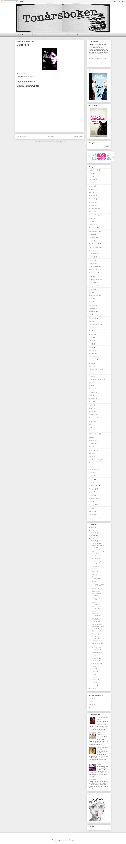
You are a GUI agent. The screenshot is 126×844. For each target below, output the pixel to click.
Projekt (91, 405)
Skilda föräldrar (93, 434)
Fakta (90, 250)
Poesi (90, 395)
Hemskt (91, 289)
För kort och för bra (98, 631)
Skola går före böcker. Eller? (97, 648)
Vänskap (91, 505)
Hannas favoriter (94, 279)
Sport (90, 447)
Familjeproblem (93, 253)
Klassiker (91, 328)
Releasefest (92, 418)
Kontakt (79, 35)
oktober (95, 661)
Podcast (91, 392)
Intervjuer (59, 35)
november (96, 658)
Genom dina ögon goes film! (102, 748)
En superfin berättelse (96, 614)
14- (90, 173)
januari (95, 685)
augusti (95, 666)
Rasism (91, 411)
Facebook (90, 35)
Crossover (92, 224)
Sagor (91, 424)
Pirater (91, 385)
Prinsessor (92, 398)
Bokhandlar (92, 199)
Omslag (91, 373)
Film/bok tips (96, 588)
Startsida (21, 35)
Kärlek (91, 334)
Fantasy (91, 257)
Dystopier (92, 237)
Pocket (91, 389)
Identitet (91, 305)
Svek (90, 456)
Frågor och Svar (94, 266)
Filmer (91, 260)
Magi (90, 344)
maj (94, 674)
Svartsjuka (92, 453)
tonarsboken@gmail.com (97, 58)
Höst (90, 302)
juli (94, 669)
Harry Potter (92, 282)
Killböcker (92, 318)
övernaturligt (93, 514)
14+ (90, 176)
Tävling (91, 479)
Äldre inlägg (78, 136)
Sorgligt (91, 443)
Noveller (91, 363)
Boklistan (91, 202)
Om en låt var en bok (95, 369)
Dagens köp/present (96, 603)
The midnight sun (97, 640)
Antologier (92, 189)
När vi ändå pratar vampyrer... (98, 627)
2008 (92, 688)
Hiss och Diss (93, 292)
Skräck (91, 437)
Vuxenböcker (93, 498)
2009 (92, 541)
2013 (92, 530)
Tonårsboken (93, 469)
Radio (90, 408)
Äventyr (91, 511)
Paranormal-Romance (96, 379)
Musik (90, 356)
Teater (91, 466)
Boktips (91, 212)
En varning (95, 634)
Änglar (91, 508)
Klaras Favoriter (94, 324)
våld (90, 501)
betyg (94, 655)
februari (95, 682)
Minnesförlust (93, 350)
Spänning (92, 450)
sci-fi (90, 427)
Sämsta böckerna (94, 459)
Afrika (90, 183)
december (96, 543)
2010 (92, 538)
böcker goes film (97, 624)
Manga (91, 347)
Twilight (91, 476)
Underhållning (93, 485)
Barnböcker (92, 195)
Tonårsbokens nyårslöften (96, 577)
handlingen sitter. (97, 556)
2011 (92, 535)
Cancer (91, 218)
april (94, 677)
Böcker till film (93, 215)
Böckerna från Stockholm (96, 637)
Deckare (91, 234)
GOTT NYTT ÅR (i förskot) (98, 552)
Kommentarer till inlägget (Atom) (55, 141)
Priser (90, 402)
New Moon (92, 360)
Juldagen (95, 569)
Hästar (91, 299)
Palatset (91, 376)
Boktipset (91, 708)
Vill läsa (91, 495)
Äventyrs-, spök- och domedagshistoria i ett (98, 561)
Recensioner (47, 35)
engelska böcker (94, 247)
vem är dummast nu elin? (97, 644)
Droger (94, 581)
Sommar (91, 440)
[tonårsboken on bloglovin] (97, 820)
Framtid (91, 263)
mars (94, 679)
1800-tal (91, 179)
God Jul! (94, 574)
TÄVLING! (93, 779)
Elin (29, 35)
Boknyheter (92, 208)
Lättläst (91, 340)
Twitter (91, 701)
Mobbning (92, 353)
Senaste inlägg (22, 136)
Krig (90, 331)
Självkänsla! (96, 566)
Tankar (91, 463)
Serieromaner (93, 431)
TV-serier (91, 472)
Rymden (91, 421)
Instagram (92, 308)
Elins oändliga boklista (96, 594)
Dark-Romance (93, 231)
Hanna (37, 35)
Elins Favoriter (93, 244)
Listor (90, 337)
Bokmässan (92, 205)
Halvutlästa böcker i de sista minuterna (98, 547)
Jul (90, 315)
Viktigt (91, 492)
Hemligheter (92, 286)
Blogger (71, 840)
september (96, 663)
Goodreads (92, 704)
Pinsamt (91, 382)
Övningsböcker (93, 518)
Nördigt (91, 366)
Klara (90, 321)
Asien (90, 192)
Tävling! (99, 764)
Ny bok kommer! (97, 652)
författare (91, 269)
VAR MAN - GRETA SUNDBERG (98, 584)
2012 (92, 533)
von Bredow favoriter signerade (96, 619)
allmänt (94, 170)
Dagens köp (96, 591)
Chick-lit (91, 221)
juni (94, 671)
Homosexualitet (93, 295)
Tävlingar (69, 35)
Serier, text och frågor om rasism (98, 607)
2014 (92, 527)
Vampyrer (92, 489)
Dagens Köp (28, 76)
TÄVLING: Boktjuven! (100, 733)
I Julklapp (95, 571)
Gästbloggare (93, 273)
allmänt (91, 186)
